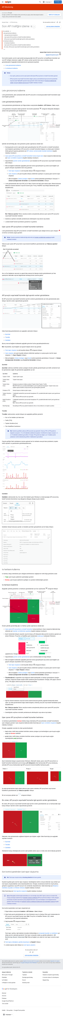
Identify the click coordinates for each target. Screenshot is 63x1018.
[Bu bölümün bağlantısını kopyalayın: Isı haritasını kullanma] (21, 570)
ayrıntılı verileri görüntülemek (21, 161)
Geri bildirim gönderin (53, 26)
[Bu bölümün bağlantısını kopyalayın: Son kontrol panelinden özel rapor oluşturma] (40, 872)
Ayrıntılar (7, 334)
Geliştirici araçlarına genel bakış (51, 974)
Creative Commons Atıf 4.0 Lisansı (31, 961)
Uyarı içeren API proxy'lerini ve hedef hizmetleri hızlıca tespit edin (24, 156)
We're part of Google (7, 974)
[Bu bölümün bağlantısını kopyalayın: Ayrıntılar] (9, 365)
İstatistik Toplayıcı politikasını (30, 897)
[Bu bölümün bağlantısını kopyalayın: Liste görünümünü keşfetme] (23, 102)
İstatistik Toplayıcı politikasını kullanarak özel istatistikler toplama (38, 901)
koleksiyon (40, 636)
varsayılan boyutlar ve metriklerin (48, 933)
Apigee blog (46, 980)
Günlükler (7, 340)
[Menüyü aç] (2, 2)
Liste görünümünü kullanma (13, 65)
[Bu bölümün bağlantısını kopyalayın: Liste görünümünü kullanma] (26, 91)
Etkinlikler (4, 977)
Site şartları (10, 1010)
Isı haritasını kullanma (11, 68)
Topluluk (24, 974)
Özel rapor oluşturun (14, 171)
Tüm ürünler (5, 1003)
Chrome (4, 995)
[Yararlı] (57, 22)
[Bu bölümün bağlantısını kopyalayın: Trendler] (8, 411)
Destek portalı (25, 982)
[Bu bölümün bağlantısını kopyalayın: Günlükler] (9, 494)
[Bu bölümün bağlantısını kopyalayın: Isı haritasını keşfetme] (19, 585)
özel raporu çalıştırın (29, 945)
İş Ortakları (5, 980)
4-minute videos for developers (51, 977)
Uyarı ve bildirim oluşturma (15, 158)
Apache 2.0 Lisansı (55, 961)
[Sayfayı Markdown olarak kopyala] (31, 26)
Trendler (7, 337)
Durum (24, 980)
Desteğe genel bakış (27, 977)
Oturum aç (58, 2)
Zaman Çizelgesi (23, 178)
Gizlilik (3, 1010)
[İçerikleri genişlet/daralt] (10, 31)
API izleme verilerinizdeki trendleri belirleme (39, 151)
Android (4, 993)
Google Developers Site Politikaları (29, 962)
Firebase (4, 998)
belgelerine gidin (52, 54)
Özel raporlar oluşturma (20, 891)
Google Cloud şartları (19, 1010)
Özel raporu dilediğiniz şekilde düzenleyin (17, 942)
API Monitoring (7, 7)
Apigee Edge (5, 22)
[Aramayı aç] (40, 2)
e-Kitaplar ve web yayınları (8, 982)
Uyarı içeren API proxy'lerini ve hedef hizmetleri (18, 629)
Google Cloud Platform (8, 1001)
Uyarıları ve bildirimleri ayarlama (42, 237)
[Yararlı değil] (60, 22)
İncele (32, 178)
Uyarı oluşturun (13, 174)
